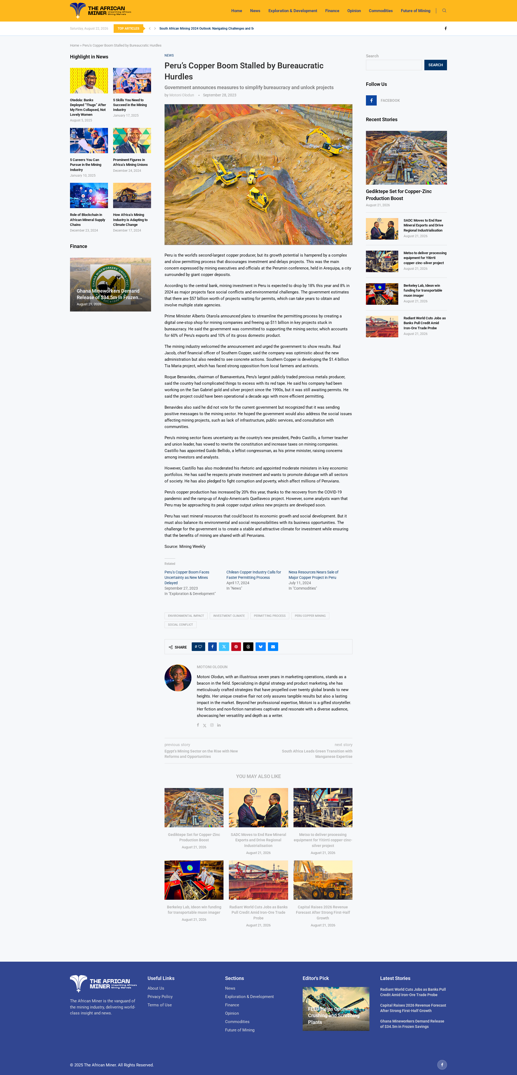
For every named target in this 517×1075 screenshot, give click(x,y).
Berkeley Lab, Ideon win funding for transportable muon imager (423, 290)
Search (372, 56)
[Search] (444, 11)
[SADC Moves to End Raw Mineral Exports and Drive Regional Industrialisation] (258, 807)
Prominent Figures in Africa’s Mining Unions (130, 162)
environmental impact (186, 616)
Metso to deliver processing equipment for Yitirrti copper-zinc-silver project (323, 840)
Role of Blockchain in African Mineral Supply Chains (87, 219)
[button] (150, 28)
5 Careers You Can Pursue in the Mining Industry (85, 164)
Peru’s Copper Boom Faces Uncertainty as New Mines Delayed (187, 577)
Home (236, 10)
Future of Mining (416, 10)
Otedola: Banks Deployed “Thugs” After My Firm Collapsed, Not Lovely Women (88, 107)
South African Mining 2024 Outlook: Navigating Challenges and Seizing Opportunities (220, 28)
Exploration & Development (292, 10)
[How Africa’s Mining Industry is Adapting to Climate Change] (132, 195)
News (255, 10)
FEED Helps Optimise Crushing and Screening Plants (333, 1015)
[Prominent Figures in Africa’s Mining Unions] (132, 140)
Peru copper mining (310, 616)
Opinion (354, 10)
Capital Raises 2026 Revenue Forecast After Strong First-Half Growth (323, 912)
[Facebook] (445, 28)
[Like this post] (200, 646)
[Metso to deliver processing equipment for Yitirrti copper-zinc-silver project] (323, 807)
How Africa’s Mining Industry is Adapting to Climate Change (130, 219)
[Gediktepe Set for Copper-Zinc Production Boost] (194, 807)
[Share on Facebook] (212, 646)
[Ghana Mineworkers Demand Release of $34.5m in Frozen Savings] (110, 285)
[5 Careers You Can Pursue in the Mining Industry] (89, 140)
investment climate (229, 616)
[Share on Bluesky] (261, 646)
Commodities (381, 10)
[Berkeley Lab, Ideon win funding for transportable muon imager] (194, 880)
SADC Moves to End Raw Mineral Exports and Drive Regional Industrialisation (258, 840)
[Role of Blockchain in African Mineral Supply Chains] (89, 195)
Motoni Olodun (181, 95)
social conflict (180, 624)
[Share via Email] (273, 646)
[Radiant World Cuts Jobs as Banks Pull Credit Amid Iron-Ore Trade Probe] (258, 880)
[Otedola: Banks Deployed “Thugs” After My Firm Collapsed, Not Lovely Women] (89, 80)
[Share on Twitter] (224, 646)
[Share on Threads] (248, 646)
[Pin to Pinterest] (236, 646)
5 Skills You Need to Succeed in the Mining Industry (130, 105)
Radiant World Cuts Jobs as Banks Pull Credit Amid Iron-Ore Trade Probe (258, 912)
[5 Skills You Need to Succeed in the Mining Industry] (132, 80)
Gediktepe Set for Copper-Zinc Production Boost (399, 194)
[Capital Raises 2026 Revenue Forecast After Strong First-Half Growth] (323, 880)
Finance (332, 10)
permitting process (270, 616)
